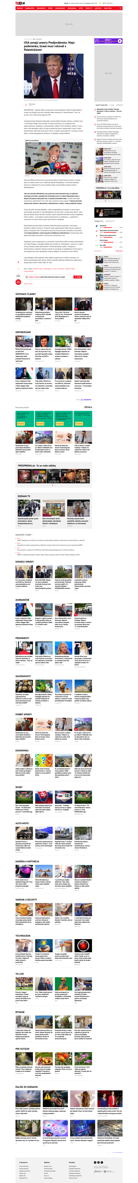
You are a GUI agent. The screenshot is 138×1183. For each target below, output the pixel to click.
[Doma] (96, 241)
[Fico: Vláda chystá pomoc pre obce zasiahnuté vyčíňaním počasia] (44, 983)
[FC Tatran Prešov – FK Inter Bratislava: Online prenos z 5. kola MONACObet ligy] (83, 797)
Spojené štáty (69, 269)
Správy (19, 526)
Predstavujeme (19, 852)
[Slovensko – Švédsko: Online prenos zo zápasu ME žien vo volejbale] (63, 797)
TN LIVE (19, 973)
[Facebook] (95, 1162)
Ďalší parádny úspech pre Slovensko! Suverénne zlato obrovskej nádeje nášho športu (43, 808)
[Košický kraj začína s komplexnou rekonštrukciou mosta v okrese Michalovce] (83, 833)
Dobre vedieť (18, 454)
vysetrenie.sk (18, 705)
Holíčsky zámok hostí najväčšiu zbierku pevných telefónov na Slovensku (77, 521)
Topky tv (89, 8)
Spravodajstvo (72, 1166)
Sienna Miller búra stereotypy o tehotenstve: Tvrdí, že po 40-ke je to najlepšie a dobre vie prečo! (83, 660)
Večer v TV (110, 221)
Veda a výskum (19, 964)
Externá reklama (48, 1168)
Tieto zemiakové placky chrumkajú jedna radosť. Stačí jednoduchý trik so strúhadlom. (23, 921)
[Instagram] (98, 1162)
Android (37, 962)
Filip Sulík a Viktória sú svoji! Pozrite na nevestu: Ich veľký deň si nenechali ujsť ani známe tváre (43, 659)
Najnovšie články (23, 535)
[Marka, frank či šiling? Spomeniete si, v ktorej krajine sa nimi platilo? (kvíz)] (44, 760)
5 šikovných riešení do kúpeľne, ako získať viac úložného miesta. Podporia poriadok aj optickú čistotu (23, 1034)
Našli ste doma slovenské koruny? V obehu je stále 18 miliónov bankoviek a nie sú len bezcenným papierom (83, 773)
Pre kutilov (22, 1048)
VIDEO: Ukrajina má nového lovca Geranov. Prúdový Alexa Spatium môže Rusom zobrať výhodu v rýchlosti (51, 540)
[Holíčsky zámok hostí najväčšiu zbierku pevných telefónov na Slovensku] (78, 508)
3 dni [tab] (112, 105)
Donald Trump (37, 269)
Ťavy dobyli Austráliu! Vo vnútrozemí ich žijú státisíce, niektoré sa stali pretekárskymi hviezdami (63, 697)
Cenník (46, 1173)
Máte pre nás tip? (73, 1178)
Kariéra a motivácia (27, 861)
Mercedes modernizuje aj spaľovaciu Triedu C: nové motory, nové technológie (43, 844)
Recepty (37, 1077)
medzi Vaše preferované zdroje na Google (47, 277)
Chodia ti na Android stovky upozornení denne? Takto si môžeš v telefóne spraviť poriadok (43, 957)
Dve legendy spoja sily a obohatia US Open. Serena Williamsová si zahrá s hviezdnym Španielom (83, 996)
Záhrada (57, 1073)
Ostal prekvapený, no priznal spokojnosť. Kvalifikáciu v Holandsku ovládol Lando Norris (63, 995)
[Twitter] (102, 1162)
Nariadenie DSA (23, 1178)
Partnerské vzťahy (109, 209)
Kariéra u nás (22, 1173)
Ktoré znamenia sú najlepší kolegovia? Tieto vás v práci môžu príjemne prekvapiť (23, 883)
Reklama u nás (47, 1166)
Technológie (23, 935)
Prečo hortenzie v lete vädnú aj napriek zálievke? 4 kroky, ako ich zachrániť (83, 1070)
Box (36, 814)
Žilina (76, 590)
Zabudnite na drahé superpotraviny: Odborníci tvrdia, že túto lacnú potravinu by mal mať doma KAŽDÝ (49, 545)
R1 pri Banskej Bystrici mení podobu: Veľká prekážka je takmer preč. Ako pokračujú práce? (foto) (63, 773)
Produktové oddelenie (74, 1168)
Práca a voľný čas (39, 888)
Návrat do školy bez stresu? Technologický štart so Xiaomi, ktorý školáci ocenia (62, 449)
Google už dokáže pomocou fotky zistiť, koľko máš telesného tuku (63, 956)
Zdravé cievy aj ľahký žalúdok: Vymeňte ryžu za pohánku (63, 920)
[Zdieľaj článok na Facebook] (18, 269)
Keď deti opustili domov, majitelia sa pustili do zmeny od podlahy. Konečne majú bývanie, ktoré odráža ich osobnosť (83, 1034)
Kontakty (72, 1162)
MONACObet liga (79, 814)
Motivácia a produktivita (60, 888)
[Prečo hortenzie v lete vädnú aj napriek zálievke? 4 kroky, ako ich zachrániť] (83, 1058)
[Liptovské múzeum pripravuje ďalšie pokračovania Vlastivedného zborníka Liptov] (83, 571)
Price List (46, 1176)
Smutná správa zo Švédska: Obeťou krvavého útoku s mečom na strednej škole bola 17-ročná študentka (83, 622)
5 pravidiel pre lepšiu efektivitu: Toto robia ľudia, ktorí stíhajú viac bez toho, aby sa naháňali (63, 883)
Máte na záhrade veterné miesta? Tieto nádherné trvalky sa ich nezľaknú (23, 1069)
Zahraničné (29, 8)
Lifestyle (98, 8)
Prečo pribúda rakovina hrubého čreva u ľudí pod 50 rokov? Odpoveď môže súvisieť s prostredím (23, 958)
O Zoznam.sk (23, 1162)
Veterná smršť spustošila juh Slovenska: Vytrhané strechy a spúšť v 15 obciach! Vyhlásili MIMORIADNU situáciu (63, 584)
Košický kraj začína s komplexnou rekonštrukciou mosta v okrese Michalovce (82, 845)
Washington (48, 269)
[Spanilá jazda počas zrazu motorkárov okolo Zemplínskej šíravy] (29, 508)
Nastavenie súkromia (24, 1171)
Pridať (79, 277)
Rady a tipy (57, 924)
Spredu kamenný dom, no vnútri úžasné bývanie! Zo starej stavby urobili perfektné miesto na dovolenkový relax (43, 1034)
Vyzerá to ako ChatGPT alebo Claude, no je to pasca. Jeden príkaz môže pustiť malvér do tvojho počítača (83, 958)
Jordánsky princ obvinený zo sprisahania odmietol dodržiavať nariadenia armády (23, 315)
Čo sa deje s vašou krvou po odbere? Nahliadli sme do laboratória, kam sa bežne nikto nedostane (43, 449)
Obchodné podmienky (49, 1171)
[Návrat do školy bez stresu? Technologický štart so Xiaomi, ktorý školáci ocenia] (44, 724)
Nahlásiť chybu (28, 284)
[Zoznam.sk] (99, 1172)
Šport (50, 8)
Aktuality (77, 890)
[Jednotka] (96, 236)
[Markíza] (96, 226)
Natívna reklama (48, 1178)
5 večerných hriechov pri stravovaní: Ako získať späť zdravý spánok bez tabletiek (83, 921)
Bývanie (20, 1012)
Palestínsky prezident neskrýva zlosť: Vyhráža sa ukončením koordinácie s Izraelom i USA (43, 316)
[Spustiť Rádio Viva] (108, 39)
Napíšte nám (22, 1176)
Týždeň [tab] (119, 105)
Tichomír (87, 3)
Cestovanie (69, 526)
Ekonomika (72, 8)
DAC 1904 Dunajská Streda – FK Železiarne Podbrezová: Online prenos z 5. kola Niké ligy (23, 808)
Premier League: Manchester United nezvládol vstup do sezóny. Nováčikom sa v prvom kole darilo (23, 996)
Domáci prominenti (20, 665)
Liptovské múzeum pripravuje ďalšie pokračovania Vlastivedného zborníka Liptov (82, 584)
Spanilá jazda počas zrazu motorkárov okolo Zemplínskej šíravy (28, 521)
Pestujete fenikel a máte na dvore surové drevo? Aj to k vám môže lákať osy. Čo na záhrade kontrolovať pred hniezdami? (63, 1034)
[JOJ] (96, 231)
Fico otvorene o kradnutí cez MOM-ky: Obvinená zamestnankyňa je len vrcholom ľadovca (45, 550)
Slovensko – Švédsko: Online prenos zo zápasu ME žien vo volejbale (63, 807)
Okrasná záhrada (19, 1073)
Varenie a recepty (26, 899)
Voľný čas (107, 8)
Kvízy (81, 8)
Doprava (76, 850)
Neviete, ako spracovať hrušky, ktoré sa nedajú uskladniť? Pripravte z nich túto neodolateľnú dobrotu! (43, 1071)
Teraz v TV (98, 221)
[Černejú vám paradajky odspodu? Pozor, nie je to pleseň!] (63, 1058)
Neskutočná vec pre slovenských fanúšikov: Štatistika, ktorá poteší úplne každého (23, 449)
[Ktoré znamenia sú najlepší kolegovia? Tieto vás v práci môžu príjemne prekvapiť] (24, 871)
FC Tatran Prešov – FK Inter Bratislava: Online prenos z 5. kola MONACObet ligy (82, 808)
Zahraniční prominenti (80, 667)
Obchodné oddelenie (74, 1171)
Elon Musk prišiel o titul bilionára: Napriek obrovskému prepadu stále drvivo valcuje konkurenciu (63, 622)
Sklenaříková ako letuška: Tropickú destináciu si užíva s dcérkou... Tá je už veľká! (24, 659)
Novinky (57, 850)
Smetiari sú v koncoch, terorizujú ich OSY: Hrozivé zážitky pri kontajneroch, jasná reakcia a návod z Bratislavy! (112, 287)
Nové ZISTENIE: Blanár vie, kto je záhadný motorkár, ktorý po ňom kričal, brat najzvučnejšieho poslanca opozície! (43, 584)
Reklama (47, 1162)
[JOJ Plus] (96, 246)
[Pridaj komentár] (18, 262)
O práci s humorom (19, 888)
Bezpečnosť (77, 964)
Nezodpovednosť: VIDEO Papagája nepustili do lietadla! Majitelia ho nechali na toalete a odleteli (43, 698)
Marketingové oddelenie (75, 1176)
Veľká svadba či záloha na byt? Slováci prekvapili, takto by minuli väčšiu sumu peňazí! (23, 772)
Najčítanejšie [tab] (102, 105)
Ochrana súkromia (23, 1168)
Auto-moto (22, 823)
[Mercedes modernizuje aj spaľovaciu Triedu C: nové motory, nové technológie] (44, 833)
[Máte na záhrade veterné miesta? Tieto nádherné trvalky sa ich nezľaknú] (24, 1058)
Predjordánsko (29, 271)
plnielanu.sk (58, 741)
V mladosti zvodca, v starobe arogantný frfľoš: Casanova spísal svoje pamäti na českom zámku (83, 697)
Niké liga (17, 814)
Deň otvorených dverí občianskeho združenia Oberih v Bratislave (52, 521)
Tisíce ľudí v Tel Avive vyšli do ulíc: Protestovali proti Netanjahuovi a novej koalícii (63, 315)
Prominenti (41, 8)
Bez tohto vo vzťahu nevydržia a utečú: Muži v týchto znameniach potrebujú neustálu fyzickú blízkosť (112, 213)
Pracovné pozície (22, 407)
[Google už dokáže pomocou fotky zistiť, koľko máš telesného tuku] (63, 945)
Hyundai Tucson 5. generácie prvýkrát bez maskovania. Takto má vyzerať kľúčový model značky (23, 846)
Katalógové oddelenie (74, 1173)
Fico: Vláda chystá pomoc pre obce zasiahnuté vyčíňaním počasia (43, 994)
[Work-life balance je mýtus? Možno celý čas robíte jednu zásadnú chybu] (44, 871)
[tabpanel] (108, 126)
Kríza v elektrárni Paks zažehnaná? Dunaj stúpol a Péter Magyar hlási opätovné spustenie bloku (24, 621)
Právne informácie (23, 1166)
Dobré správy (23, 714)
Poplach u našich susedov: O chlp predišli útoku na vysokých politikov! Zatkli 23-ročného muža (44, 621)
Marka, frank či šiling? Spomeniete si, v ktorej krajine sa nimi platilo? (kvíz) (43, 772)
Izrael (55, 269)
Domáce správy (24, 561)
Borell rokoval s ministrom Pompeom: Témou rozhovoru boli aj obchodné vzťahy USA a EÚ (83, 316)
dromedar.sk (77, 703)
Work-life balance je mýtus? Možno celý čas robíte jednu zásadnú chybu (43, 883)
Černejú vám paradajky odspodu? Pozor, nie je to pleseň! (63, 1069)
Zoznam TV (24, 496)
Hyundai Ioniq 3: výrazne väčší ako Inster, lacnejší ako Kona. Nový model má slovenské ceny (63, 845)
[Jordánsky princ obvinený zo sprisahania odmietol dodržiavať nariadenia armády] (24, 304)
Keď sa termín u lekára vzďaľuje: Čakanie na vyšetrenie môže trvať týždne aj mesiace (82, 449)
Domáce (20, 8)
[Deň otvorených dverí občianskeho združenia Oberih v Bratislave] (54, 508)
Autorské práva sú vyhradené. (101, 1167)
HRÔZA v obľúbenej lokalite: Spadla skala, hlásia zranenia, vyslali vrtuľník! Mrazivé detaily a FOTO (48, 555)
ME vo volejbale (58, 812)
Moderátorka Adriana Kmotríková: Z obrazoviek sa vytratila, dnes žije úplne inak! (63, 659)
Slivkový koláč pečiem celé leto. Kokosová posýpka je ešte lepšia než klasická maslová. (42, 921)
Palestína (61, 269)
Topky (34, 39)
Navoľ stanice (97, 251)
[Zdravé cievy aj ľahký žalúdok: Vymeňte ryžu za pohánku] (63, 909)
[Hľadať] (120, 8)
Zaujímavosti (60, 8)
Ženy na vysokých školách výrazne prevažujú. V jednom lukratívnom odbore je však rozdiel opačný (83, 884)
